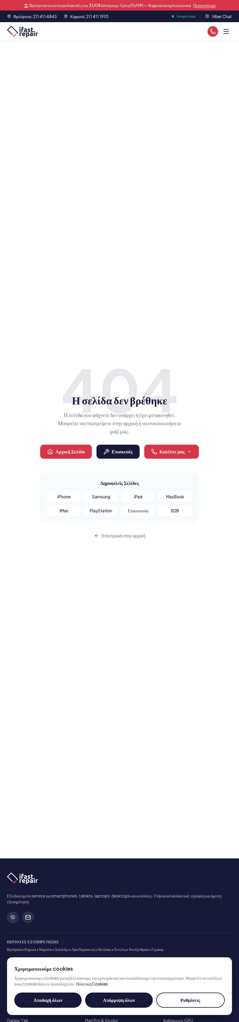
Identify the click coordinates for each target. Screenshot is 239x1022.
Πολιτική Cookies (92, 983)
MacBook (175, 496)
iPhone (64, 496)
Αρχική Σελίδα (70, 451)
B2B (175, 510)
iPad (138, 496)
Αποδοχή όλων (48, 1000)
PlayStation (101, 510)
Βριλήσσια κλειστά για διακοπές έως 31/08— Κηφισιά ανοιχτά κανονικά (119, 5)
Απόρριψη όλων (119, 1000)
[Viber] (13, 917)
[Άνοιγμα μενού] (226, 31)
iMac (64, 510)
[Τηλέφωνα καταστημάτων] (213, 31)
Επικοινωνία (138, 510)
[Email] (28, 917)
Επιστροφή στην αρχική (123, 535)
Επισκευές (122, 451)
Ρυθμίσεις (190, 1000)
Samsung (101, 496)
